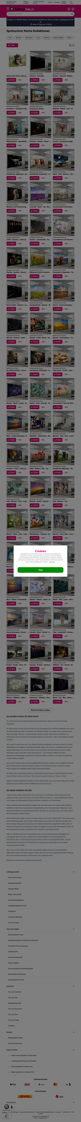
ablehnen (52, 562)
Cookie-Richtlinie (45, 560)
